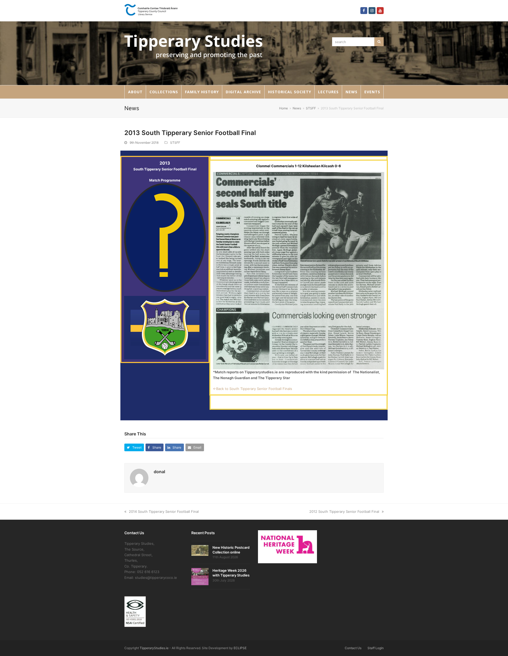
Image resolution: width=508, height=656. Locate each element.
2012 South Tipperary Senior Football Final (344, 511)
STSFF (175, 143)
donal (159, 471)
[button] (134, 447)
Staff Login (376, 648)
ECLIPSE (240, 648)
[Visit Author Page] (139, 478)
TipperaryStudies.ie (154, 648)
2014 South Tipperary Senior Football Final (164, 511)
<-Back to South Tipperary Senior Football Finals (252, 389)
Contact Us (353, 648)
